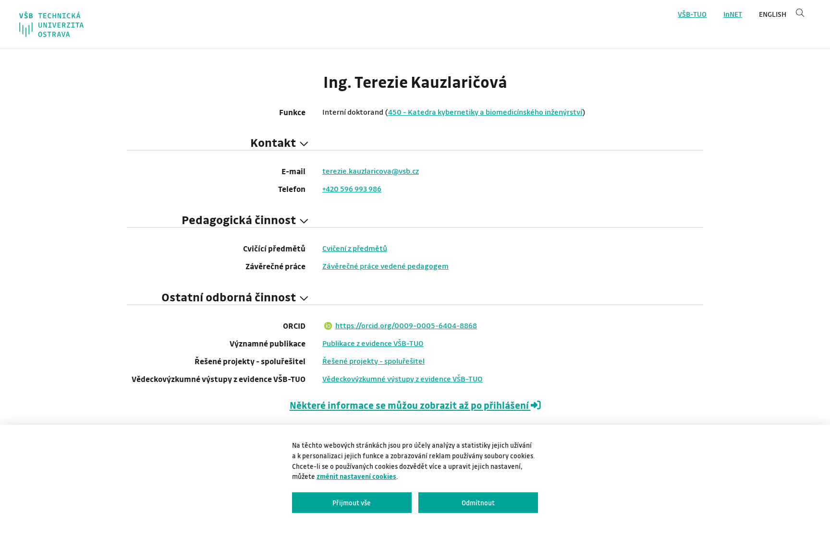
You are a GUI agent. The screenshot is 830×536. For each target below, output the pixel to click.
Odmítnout (478, 503)
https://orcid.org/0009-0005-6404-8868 (406, 325)
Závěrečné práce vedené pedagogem (385, 266)
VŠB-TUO (692, 14)
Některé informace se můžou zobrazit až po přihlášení (410, 405)
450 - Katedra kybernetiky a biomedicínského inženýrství (485, 112)
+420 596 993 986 (351, 188)
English (772, 14)
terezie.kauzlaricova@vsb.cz (370, 171)
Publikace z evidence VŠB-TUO (373, 343)
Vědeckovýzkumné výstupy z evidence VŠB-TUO (402, 378)
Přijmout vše (351, 503)
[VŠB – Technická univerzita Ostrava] (51, 24)
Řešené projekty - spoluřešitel (373, 361)
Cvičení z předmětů (354, 248)
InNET (732, 14)
